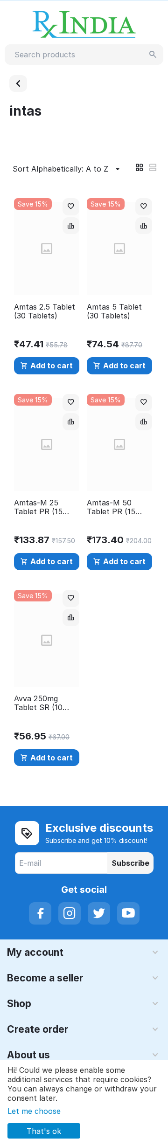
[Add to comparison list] (71, 226)
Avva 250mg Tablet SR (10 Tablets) (38, 703)
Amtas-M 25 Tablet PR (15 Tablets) (38, 507)
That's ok (44, 1131)
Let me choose (34, 1111)
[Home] (18, 83)
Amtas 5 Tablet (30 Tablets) (114, 311)
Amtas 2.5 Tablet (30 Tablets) (44, 311)
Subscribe (130, 863)
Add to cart (51, 365)
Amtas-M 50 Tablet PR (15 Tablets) (111, 507)
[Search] (153, 54)
